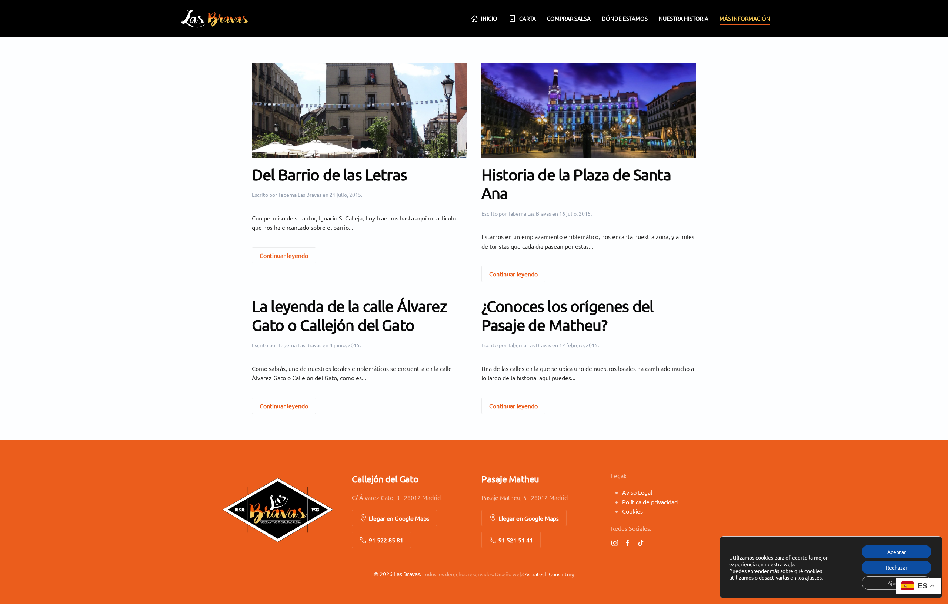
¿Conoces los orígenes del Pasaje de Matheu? (567, 315)
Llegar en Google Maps (399, 518)
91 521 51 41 (515, 540)
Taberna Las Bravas (299, 194)
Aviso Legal (637, 492)
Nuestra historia (683, 18)
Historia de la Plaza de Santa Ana (576, 183)
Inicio (489, 18)
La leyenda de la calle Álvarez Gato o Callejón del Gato (349, 315)
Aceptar (896, 551)
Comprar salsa (569, 18)
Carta (527, 18)
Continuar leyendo (284, 255)
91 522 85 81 (386, 540)
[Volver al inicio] (215, 18)
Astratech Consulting (549, 574)
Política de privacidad (650, 501)
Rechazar (896, 567)
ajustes (813, 577)
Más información (745, 18)
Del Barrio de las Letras (329, 174)
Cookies (632, 511)
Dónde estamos (625, 18)
